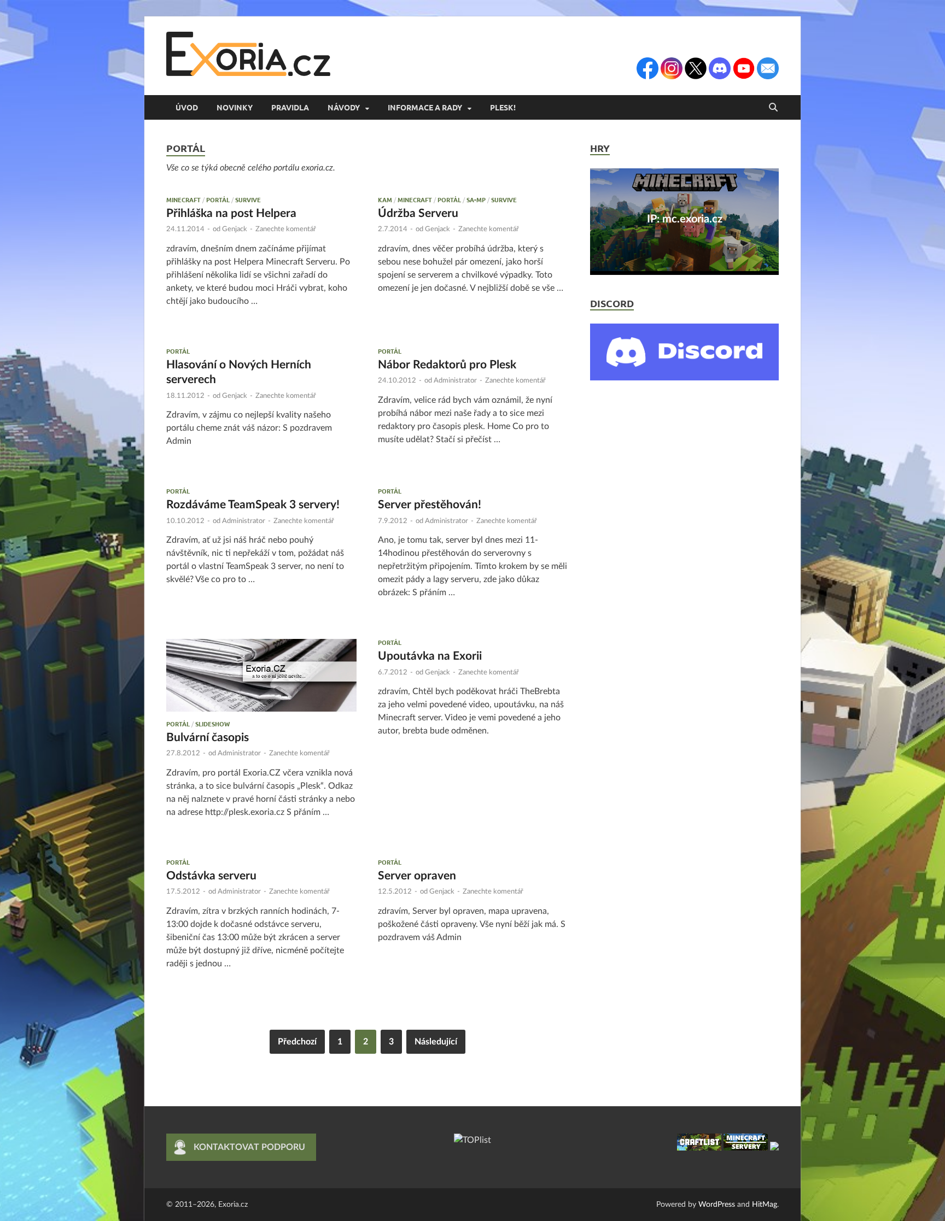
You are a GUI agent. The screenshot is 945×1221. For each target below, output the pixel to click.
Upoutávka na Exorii (430, 656)
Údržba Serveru (418, 213)
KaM (385, 199)
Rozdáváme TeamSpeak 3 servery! (253, 504)
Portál (218, 199)
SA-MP (476, 199)
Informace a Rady (425, 107)
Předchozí (297, 1041)
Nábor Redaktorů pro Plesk (447, 365)
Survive (248, 199)
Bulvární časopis (207, 737)
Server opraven (417, 876)
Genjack (234, 229)
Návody (344, 107)
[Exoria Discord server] (684, 377)
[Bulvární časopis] (261, 675)
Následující (436, 1041)
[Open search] (773, 107)
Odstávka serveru (211, 876)
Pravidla (290, 107)
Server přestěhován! (429, 504)
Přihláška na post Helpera (231, 213)
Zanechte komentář (285, 229)
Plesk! (503, 107)
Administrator (455, 380)
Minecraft (183, 199)
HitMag (764, 1204)
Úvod (187, 107)
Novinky (235, 107)
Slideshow (212, 723)
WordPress (716, 1204)
